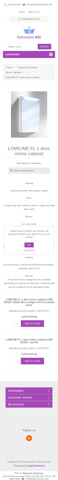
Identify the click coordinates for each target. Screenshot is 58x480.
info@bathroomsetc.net (40, 5)
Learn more (29, 250)
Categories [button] (12, 54)
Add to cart (32, 323)
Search (44, 46)
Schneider (36, 163)
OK (29, 245)
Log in (22, 12)
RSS (29, 438)
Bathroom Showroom (33, 473)
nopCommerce (36, 465)
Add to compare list (23, 170)
